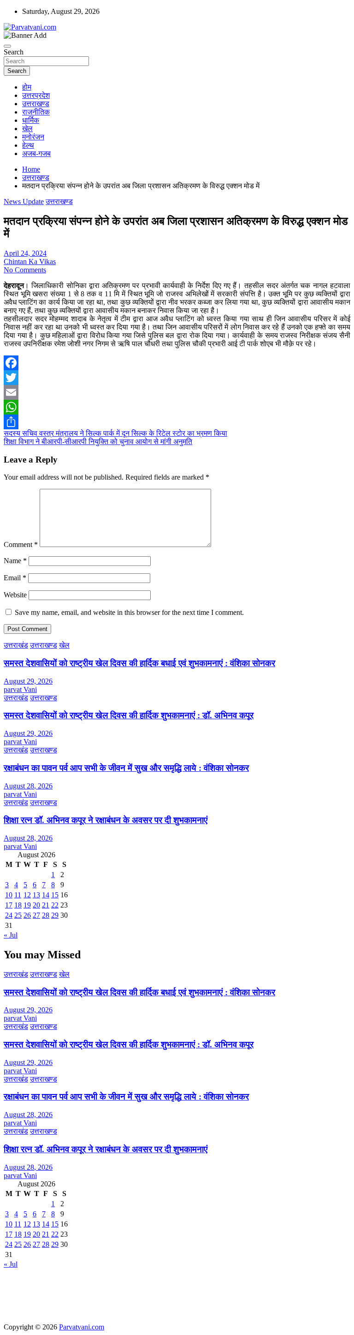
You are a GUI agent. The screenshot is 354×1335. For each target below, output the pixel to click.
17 (8, 905)
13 (36, 895)
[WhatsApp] (177, 407)
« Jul (11, 935)
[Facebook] (177, 362)
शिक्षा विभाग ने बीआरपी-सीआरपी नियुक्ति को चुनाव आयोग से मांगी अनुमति (98, 441)
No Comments (25, 270)
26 (27, 915)
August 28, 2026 (28, 786)
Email (15, 578)
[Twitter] (177, 377)
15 (55, 895)
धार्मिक (30, 120)
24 (8, 915)
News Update (24, 201)
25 (18, 915)
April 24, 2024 (25, 253)
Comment (21, 544)
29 (55, 915)
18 (18, 905)
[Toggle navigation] (7, 46)
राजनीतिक (36, 112)
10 (8, 895)
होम (26, 87)
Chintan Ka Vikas (30, 261)
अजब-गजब (36, 153)
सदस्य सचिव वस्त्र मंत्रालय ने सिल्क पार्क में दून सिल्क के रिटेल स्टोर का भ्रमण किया (115, 433)
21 (45, 905)
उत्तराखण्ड (35, 104)
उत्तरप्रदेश (36, 95)
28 (45, 915)
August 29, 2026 (28, 681)
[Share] (177, 422)
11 (17, 895)
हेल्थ (28, 145)
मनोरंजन (33, 137)
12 (27, 895)
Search (14, 52)
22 (55, 905)
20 (36, 905)
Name (15, 561)
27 (36, 915)
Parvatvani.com (81, 1327)
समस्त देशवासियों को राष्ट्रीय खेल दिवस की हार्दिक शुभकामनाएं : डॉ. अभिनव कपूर (129, 715)
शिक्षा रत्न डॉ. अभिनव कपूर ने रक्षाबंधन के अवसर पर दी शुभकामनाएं (105, 820)
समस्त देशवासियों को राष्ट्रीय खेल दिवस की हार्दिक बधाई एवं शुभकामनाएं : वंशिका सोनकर (139, 663)
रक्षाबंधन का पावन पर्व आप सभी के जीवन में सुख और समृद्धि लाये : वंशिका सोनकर (126, 768)
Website (15, 595)
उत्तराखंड (16, 645)
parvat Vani (20, 689)
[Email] (177, 392)
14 (45, 895)
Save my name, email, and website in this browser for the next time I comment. (129, 612)
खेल (27, 128)
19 (27, 905)
